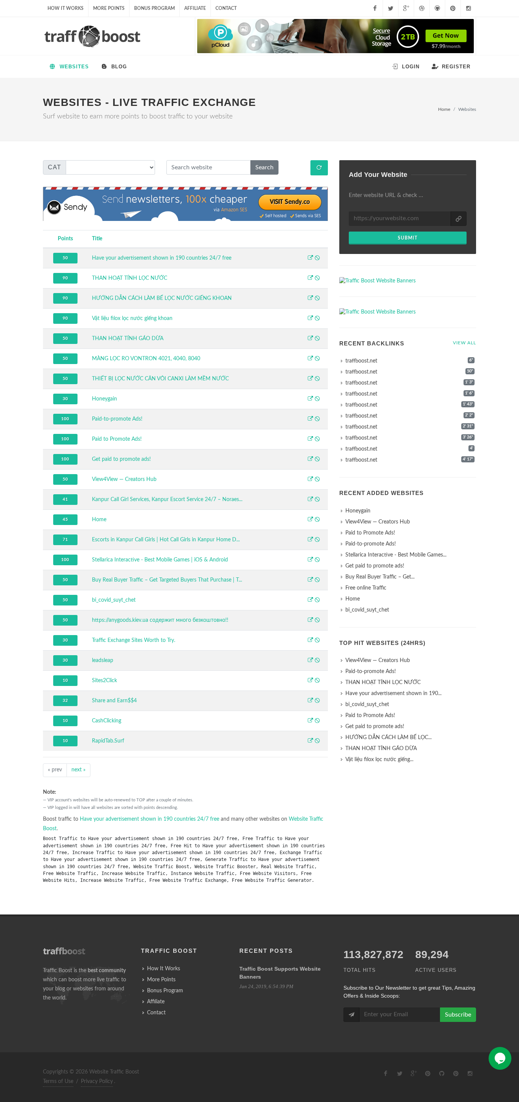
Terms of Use (58, 1081)
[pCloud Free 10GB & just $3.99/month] (335, 36)
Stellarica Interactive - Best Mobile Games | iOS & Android (160, 560)
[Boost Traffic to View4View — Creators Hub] (310, 479)
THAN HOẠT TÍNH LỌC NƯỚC (129, 278)
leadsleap (102, 660)
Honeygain (104, 399)
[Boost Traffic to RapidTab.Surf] (310, 741)
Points (65, 238)
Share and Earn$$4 (114, 700)
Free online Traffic (365, 588)
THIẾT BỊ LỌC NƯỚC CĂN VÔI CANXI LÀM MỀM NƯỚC (160, 379)
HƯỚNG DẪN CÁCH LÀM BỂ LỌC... (388, 737)
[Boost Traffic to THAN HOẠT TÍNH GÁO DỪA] (310, 339)
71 (65, 540)
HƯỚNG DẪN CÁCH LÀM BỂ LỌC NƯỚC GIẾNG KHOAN (162, 298)
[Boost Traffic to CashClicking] (310, 721)
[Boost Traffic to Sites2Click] (310, 681)
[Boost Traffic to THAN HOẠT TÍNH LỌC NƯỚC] (310, 278)
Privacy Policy (97, 1081)
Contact (226, 8)
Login (409, 66)
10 (65, 680)
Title (97, 238)
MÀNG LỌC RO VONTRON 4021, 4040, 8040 (146, 358)
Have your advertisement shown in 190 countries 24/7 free (161, 258)
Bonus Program (154, 8)
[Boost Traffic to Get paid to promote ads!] (310, 459)
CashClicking (106, 721)
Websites (73, 66)
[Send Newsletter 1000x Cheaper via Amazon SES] (185, 204)
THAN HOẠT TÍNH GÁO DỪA (127, 338)
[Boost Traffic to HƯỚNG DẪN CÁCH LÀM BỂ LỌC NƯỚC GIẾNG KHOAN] (310, 298)
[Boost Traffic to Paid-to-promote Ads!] (310, 419)
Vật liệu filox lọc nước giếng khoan (132, 318)
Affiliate (195, 8)
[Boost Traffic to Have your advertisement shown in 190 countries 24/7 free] (310, 258)
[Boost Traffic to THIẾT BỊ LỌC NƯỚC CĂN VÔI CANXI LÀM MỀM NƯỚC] (310, 379)
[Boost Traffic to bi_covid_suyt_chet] (310, 600)
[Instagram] (468, 8)
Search (264, 167)
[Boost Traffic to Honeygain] (310, 399)
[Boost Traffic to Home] (310, 520)
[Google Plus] (406, 8)
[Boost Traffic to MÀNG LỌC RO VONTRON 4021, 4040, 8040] (310, 359)
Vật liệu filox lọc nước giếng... (379, 759)
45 (65, 519)
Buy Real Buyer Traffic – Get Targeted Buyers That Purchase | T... (167, 580)
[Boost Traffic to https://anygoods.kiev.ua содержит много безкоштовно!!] (310, 620)
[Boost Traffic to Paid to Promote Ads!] (310, 439)
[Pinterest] (452, 8)
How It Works (65, 8)
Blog (118, 66)
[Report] (317, 258)
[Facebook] (375, 8)
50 (65, 258)
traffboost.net (361, 361)
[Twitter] (390, 8)
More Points (109, 8)
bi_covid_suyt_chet (114, 600)
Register (455, 66)
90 (65, 278)
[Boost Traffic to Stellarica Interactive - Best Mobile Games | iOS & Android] (310, 560)
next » (78, 770)
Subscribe (458, 1015)
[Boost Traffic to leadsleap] (310, 661)
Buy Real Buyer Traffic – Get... (380, 577)
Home (444, 109)
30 (65, 399)
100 (65, 419)
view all (464, 343)
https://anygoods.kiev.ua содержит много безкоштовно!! (160, 620)
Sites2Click (104, 680)
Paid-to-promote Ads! (117, 419)
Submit (408, 238)
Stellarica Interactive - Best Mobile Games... (395, 555)
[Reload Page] (319, 167)
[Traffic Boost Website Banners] (407, 281)
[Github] (437, 8)
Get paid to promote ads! (121, 459)
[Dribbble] (421, 8)
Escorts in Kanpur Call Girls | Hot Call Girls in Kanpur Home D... (166, 539)
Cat (54, 167)
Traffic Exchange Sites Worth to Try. (133, 640)
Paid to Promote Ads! (117, 439)
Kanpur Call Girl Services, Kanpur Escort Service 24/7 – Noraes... (167, 499)
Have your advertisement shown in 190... (393, 693)
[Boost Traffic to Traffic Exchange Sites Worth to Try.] (310, 640)
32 (65, 700)
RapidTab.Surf (108, 741)
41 (65, 499)
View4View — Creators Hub (124, 479)
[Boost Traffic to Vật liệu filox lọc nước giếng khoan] (310, 319)
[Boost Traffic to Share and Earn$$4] (310, 701)
